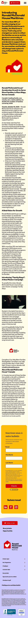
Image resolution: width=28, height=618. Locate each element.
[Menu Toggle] (25, 3)
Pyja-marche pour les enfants (9, 576)
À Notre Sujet (6, 559)
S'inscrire (14, 486)
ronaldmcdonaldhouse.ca (10, 367)
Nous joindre (6, 573)
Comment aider (6, 569)
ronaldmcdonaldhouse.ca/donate (13, 412)
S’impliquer (5, 566)
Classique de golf (7, 580)
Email (7, 447)
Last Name (9, 462)
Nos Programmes (7, 562)
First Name (9, 455)
